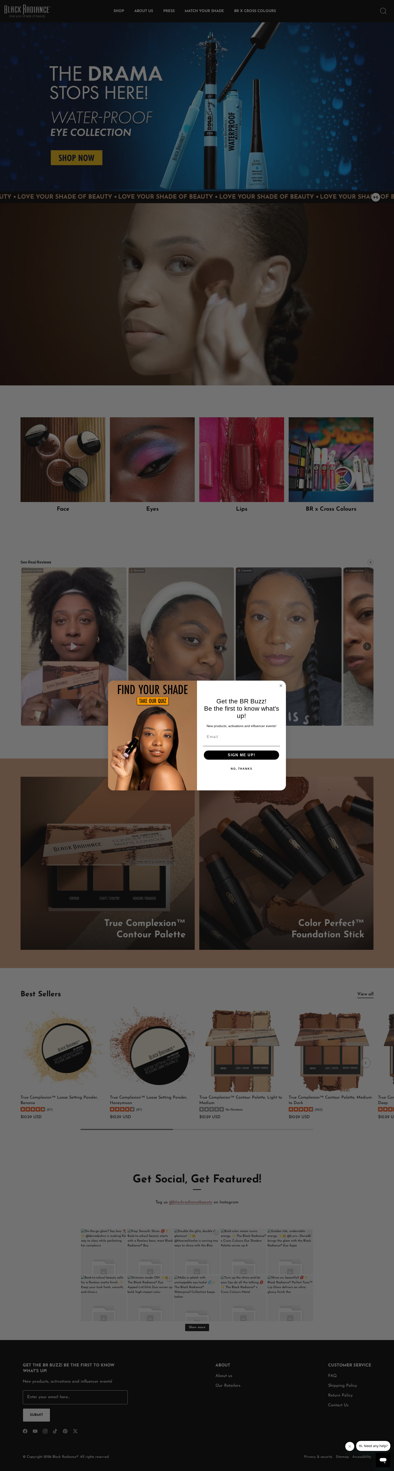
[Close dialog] (281, 685)
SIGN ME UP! (241, 755)
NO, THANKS (241, 768)
